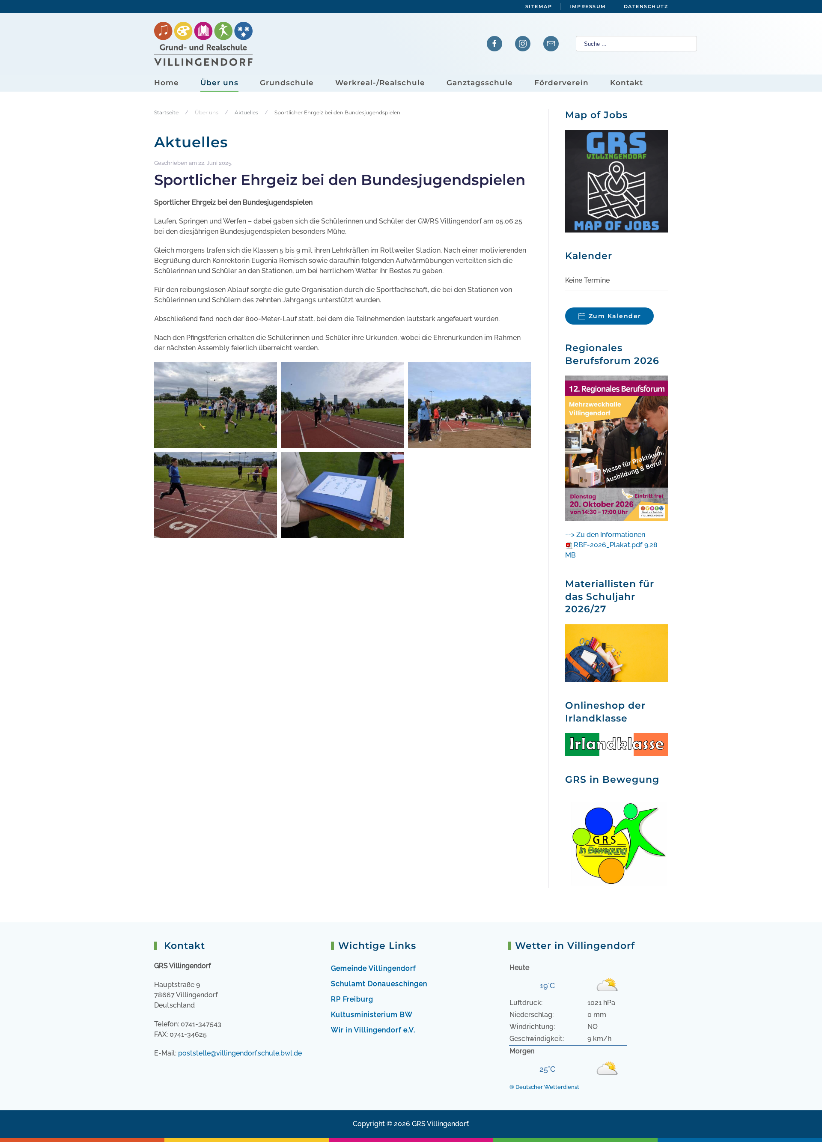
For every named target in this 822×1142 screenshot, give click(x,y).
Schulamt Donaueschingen (379, 984)
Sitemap (538, 6)
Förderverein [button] (561, 82)
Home (166, 82)
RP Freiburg (352, 999)
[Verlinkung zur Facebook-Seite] (494, 43)
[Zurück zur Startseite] (203, 44)
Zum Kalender (615, 316)
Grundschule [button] (287, 82)
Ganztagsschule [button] (480, 82)
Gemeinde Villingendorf (373, 968)
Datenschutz (646, 6)
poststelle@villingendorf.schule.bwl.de (240, 1053)
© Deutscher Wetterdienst (544, 1087)
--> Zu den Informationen (605, 535)
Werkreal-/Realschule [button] (380, 82)
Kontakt (626, 82)
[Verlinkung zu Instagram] (522, 43)
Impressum (587, 6)
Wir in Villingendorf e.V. (373, 1030)
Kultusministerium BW (372, 1015)
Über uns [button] (219, 82)
